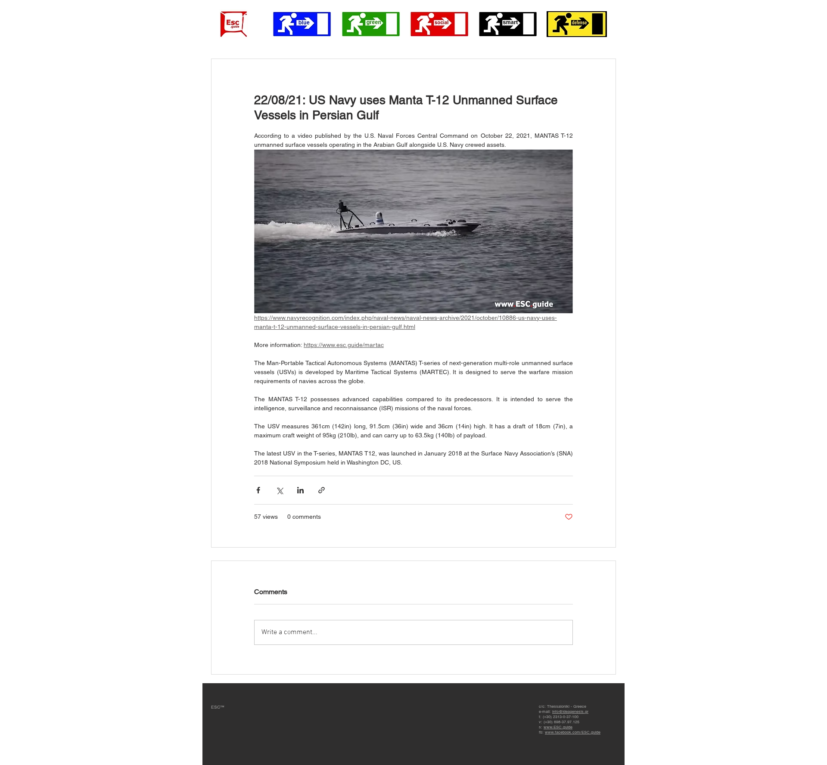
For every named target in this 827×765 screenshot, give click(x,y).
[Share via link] (321, 490)
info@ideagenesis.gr (570, 711)
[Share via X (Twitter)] (279, 490)
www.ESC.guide (558, 727)
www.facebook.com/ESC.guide (572, 732)
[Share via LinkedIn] (300, 490)
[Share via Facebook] (258, 490)
